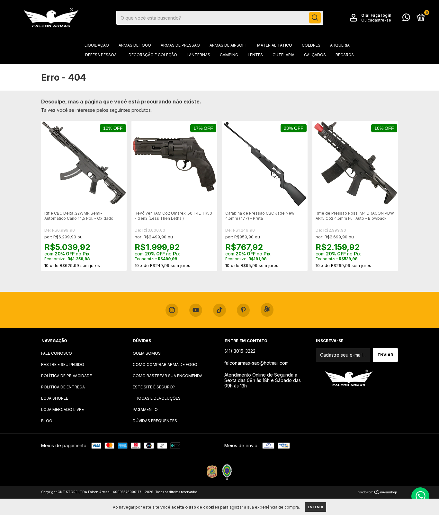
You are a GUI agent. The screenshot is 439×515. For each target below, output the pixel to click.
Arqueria (340, 45)
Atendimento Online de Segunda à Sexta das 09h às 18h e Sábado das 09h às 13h (262, 380)
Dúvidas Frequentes (155, 420)
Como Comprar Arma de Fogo (165, 364)
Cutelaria (283, 54)
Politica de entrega (63, 387)
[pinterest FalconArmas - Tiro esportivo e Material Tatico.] (243, 310)
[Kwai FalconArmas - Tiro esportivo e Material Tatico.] (267, 310)
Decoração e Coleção (153, 54)
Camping (229, 54)
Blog (46, 420)
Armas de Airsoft (228, 45)
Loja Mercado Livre (62, 409)
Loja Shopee (54, 398)
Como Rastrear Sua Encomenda (167, 375)
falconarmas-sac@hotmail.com (256, 363)
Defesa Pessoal (102, 54)
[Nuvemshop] (378, 492)
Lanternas (198, 54)
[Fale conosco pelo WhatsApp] (406, 18)
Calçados (315, 54)
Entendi (315, 507)
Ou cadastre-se (376, 20)
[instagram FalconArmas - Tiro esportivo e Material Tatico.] (172, 310)
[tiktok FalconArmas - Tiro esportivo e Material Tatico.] (219, 310)
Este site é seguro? (154, 387)
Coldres (311, 45)
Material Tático (274, 45)
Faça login (381, 15)
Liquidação (97, 45)
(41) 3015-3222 (239, 351)
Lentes (255, 54)
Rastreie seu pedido (62, 364)
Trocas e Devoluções (157, 398)
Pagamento (145, 409)
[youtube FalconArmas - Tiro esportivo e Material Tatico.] (195, 310)
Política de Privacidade (66, 375)
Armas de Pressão (180, 45)
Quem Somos (147, 353)
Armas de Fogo (135, 45)
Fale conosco (56, 353)
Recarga (345, 54)
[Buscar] (315, 17)
